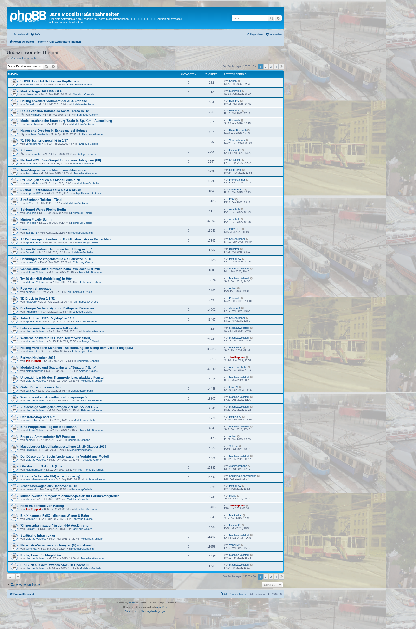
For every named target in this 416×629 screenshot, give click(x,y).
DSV (28, 203)
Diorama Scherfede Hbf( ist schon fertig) (50, 476)
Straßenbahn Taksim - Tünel (41, 200)
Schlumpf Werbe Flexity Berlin (43, 209)
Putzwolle (31, 124)
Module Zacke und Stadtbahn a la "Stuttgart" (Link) (58, 367)
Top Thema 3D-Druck (88, 193)
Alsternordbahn (34, 370)
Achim (29, 291)
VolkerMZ (31, 548)
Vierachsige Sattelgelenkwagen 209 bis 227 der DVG (59, 407)
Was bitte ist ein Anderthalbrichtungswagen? (53, 397)
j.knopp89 (31, 311)
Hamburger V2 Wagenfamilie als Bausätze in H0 (55, 259)
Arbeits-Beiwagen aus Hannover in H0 (48, 486)
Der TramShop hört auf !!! (39, 417)
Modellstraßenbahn (84, 94)
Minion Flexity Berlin (36, 219)
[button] (281, 66)
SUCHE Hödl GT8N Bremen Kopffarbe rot (50, 81)
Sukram (30, 449)
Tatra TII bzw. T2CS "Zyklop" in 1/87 (47, 318)
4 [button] (276, 66)
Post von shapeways (35, 288)
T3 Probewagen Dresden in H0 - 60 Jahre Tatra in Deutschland (66, 239)
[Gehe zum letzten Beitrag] (238, 80)
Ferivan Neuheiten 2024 (37, 358)
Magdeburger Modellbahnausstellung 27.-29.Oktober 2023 (63, 446)
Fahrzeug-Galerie (87, 114)
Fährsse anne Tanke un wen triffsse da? (49, 328)
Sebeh (29, 84)
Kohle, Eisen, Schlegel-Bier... (42, 555)
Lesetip (25, 229)
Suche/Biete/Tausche (79, 84)
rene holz (31, 212)
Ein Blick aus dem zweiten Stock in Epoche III (54, 565)
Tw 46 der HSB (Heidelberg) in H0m (46, 279)
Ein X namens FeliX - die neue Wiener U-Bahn (54, 516)
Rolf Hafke (32, 173)
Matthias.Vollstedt (36, 272)
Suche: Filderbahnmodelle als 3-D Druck (50, 190)
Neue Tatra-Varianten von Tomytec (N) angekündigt (58, 545)
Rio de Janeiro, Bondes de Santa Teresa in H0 (54, 111)
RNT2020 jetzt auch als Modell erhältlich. (50, 180)
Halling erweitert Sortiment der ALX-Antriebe (53, 101)
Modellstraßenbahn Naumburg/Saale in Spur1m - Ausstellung (66, 121)
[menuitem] (35, 34)
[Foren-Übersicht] (28, 15)
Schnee (26, 150)
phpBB (132, 602)
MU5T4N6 (32, 163)
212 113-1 (31, 232)
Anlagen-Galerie (87, 154)
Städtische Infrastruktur (37, 535)
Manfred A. (32, 351)
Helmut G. (36, 114)
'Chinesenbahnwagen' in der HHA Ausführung (54, 525)
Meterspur (32, 94)
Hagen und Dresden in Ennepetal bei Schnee (53, 130)
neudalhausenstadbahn (39, 479)
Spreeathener (33, 143)
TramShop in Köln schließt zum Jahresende (53, 170)
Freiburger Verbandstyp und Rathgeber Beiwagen (57, 308)
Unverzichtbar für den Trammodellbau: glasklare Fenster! (62, 377)
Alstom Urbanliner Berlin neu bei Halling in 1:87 (56, 249)
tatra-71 (30, 390)
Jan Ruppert (33, 361)
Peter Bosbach (39, 134)
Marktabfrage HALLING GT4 (40, 91)
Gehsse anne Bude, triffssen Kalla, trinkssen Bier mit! (60, 269)
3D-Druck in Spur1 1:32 (37, 298)
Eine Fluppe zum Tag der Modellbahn (48, 427)
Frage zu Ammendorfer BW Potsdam (47, 437)
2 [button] (265, 66)
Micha (29, 499)
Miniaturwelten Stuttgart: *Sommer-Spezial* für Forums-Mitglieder (69, 496)
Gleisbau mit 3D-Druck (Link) (41, 466)
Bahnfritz (31, 104)
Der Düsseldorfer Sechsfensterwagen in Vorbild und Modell (64, 456)
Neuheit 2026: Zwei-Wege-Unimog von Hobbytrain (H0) (60, 160)
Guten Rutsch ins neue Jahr (41, 387)
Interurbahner (33, 183)
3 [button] (271, 66)
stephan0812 (33, 193)
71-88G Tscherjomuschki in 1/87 (44, 140)
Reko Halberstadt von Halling (42, 506)
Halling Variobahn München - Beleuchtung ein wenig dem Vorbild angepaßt (76, 348)
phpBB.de (162, 607)
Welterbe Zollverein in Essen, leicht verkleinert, (55, 338)
